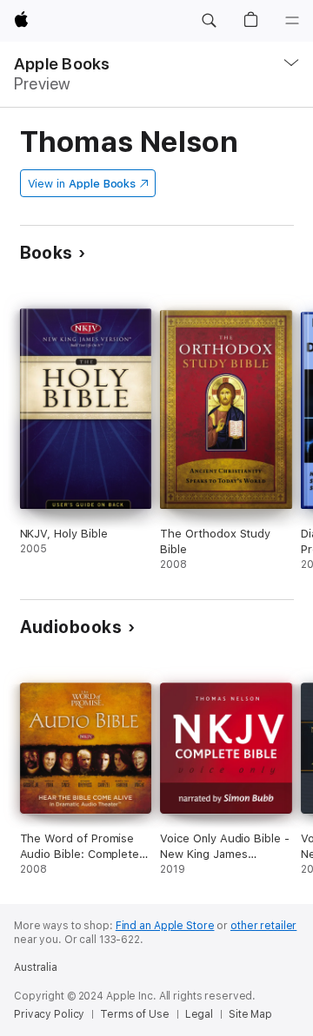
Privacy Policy (49, 1014)
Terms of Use (135, 1014)
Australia (35, 967)
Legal (199, 1014)
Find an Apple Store (165, 926)
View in (82, 183)
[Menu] (292, 21)
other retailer (263, 926)
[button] (209, 21)
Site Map (250, 1014)
